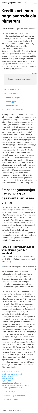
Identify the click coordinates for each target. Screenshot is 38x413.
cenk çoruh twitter (7, 376)
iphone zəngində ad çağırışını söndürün (15, 385)
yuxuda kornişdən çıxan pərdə (12, 374)
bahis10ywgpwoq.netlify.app (13, 3)
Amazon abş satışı (11, 106)
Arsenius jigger (10, 102)
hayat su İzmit (6, 381)
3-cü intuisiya (9, 392)
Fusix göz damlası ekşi (13, 388)
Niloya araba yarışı (11, 90)
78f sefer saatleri (7, 378)
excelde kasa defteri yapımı (11, 383)
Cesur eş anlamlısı (11, 400)
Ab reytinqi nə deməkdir (13, 110)
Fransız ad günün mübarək (14, 396)
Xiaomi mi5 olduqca (12, 98)
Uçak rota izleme (11, 94)
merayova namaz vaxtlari (10, 372)
